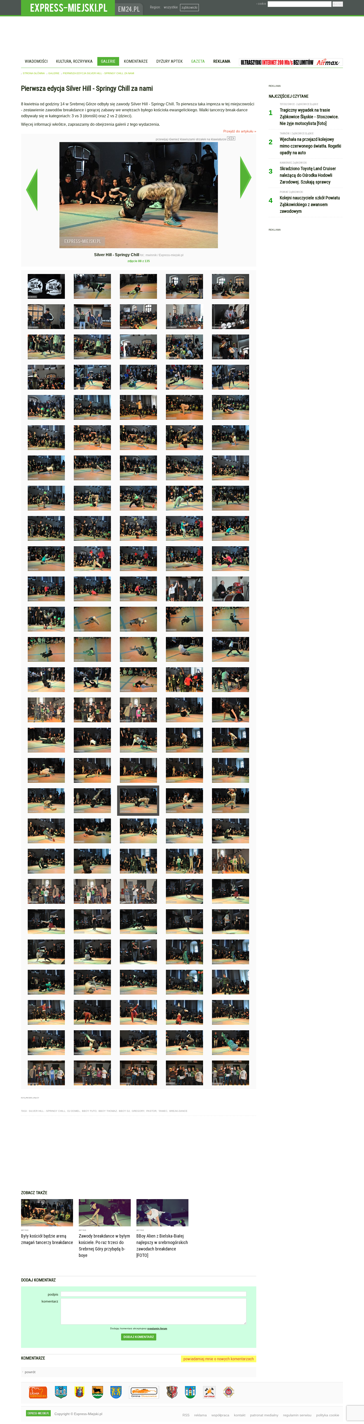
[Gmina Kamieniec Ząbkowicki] (112, 1397)
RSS (185, 1415)
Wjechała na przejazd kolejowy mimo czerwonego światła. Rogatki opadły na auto (310, 146)
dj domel (73, 1111)
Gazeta (198, 61)
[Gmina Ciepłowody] (94, 1397)
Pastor (151, 1111)
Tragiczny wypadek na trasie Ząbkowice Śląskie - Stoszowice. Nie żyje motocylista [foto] (309, 116)
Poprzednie (31, 190)
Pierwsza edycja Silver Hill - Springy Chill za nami (98, 73)
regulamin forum (157, 1328)
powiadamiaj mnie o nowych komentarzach (218, 1358)
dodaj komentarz (139, 1337)
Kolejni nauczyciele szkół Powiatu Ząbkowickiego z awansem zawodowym (310, 204)
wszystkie (171, 7)
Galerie (108, 61)
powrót (30, 1372)
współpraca (220, 1415)
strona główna (34, 73)
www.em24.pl (130, 7)
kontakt (239, 1415)
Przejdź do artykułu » (239, 131)
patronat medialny (264, 1415)
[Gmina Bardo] (76, 1397)
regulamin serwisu (297, 1415)
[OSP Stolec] (206, 1397)
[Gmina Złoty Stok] (168, 1397)
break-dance (178, 1111)
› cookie (261, 3)
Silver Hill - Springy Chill (47, 1111)
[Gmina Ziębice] (187, 1397)
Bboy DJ (124, 1111)
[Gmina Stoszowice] (140, 1397)
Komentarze (136, 61)
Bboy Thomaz (108, 1111)
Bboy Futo (89, 1111)
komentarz (50, 1301)
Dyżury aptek (169, 61)
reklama (200, 1415)
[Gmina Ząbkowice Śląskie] (57, 1397)
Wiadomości (36, 61)
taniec (162, 1111)
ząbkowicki (189, 7)
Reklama (221, 61)
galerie (53, 73)
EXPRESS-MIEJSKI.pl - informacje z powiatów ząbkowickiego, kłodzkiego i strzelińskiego (68, 7)
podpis (53, 1294)
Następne (245, 177)
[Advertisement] (138, 1153)
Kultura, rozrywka (74, 61)
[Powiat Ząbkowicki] (34, 1397)
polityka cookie (327, 1415)
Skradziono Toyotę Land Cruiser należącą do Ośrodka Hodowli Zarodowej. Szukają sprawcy (308, 175)
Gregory (138, 1111)
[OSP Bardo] (225, 1396)
